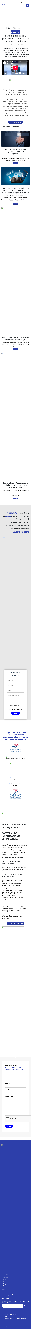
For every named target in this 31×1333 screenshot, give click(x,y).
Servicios (5, 1282)
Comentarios (9, 1096)
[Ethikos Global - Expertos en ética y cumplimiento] (6, 4)
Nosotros (5, 1278)
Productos (6, 1280)
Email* (7, 1090)
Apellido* (8, 1083)
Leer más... (15, 163)
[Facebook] (16, 2)
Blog (4, 1284)
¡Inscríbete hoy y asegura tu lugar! (15, 923)
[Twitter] (19, 2)
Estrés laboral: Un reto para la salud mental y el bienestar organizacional (15, 485)
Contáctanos (6, 1286)
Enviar (15, 713)
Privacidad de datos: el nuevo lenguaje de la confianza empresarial (15, 151)
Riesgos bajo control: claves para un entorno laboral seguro (15, 338)
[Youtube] (22, 2)
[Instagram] (25, 2)
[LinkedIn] (28, 2)
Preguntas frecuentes (8, 1293)
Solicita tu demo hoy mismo (15, 122)
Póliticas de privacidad (8, 1295)
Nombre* (7, 1077)
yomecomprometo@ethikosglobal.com (15, 1318)
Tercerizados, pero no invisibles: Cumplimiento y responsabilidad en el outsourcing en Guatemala (15, 190)
